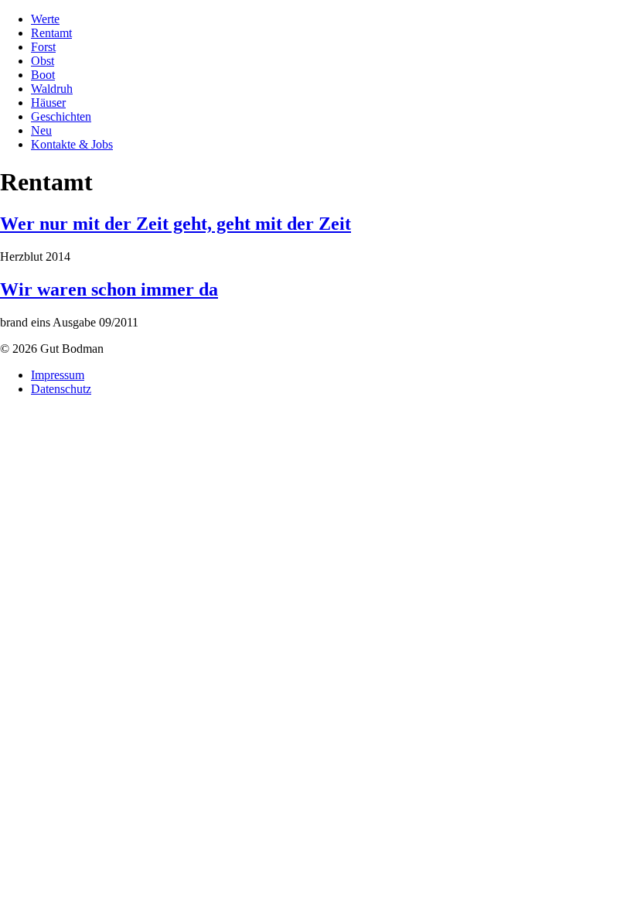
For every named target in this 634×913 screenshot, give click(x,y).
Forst (43, 46)
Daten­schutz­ (61, 388)
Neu (41, 130)
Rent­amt (51, 32)
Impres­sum (57, 374)
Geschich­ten (61, 116)
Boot (43, 74)
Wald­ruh (52, 88)
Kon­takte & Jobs (72, 144)
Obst (42, 60)
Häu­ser (48, 102)
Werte (45, 19)
